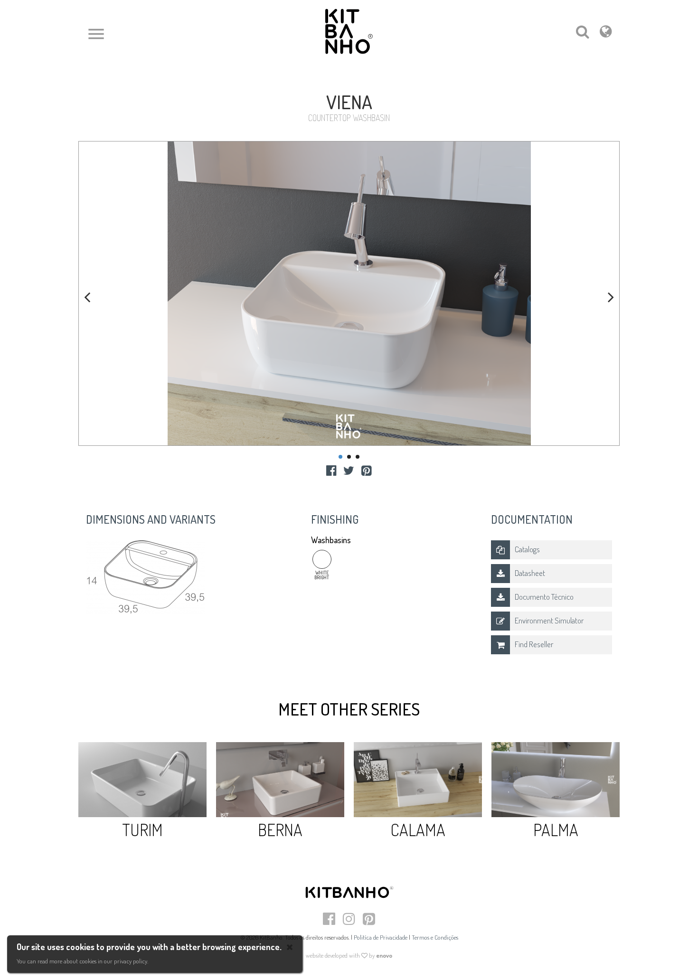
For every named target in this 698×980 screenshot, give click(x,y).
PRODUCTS (117, 81)
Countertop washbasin (172, 81)
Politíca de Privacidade (380, 937)
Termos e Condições (435, 937)
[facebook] (331, 470)
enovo (384, 955)
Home (86, 81)
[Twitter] (348, 470)
